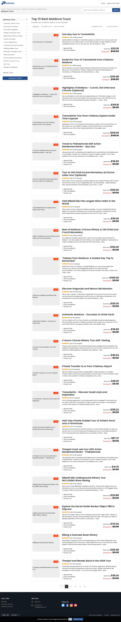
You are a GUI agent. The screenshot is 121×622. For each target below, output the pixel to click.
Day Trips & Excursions (11, 26)
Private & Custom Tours (11, 61)
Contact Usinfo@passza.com (41, 606)
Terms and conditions (95, 615)
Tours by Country (7, 604)
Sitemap (4, 601)
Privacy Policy (78, 619)
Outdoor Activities (10, 39)
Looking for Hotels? (15, 78)
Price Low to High (59, 26)
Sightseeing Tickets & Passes (13, 36)
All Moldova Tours (97, 26)
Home (103, 3)
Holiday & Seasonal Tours (12, 33)
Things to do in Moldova (28, 9)
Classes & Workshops (11, 67)
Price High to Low (46, 26)
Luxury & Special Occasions (13, 58)
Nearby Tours (8, 73)
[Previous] (61, 586)
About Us (38, 602)
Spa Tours (7, 64)
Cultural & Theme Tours (11, 23)
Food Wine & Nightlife (11, 30)
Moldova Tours (42, 9)
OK (70, 619)
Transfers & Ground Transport (13, 45)
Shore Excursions (9, 55)
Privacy (106, 615)
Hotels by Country (7, 606)
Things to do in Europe (13, 9)
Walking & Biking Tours (11, 48)
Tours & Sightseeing (10, 42)
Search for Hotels (112, 26)
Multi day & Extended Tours (13, 51)
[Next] (89, 586)
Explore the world (113, 3)
